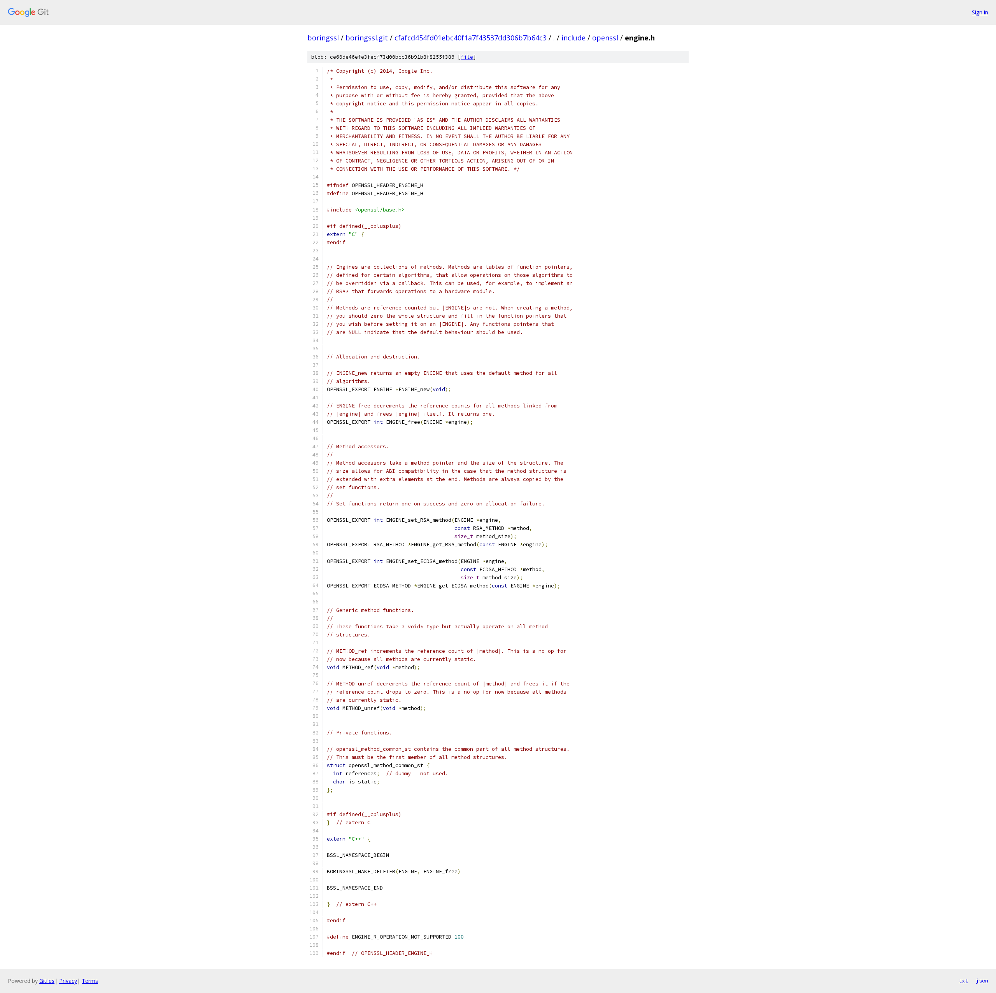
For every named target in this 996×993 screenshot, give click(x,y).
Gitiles (46, 980)
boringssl (323, 37)
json (982, 980)
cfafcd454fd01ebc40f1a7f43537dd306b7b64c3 (471, 37)
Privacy (68, 980)
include (573, 37)
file (467, 57)
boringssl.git (366, 37)
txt (963, 980)
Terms (90, 980)
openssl (605, 37)
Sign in (980, 12)
